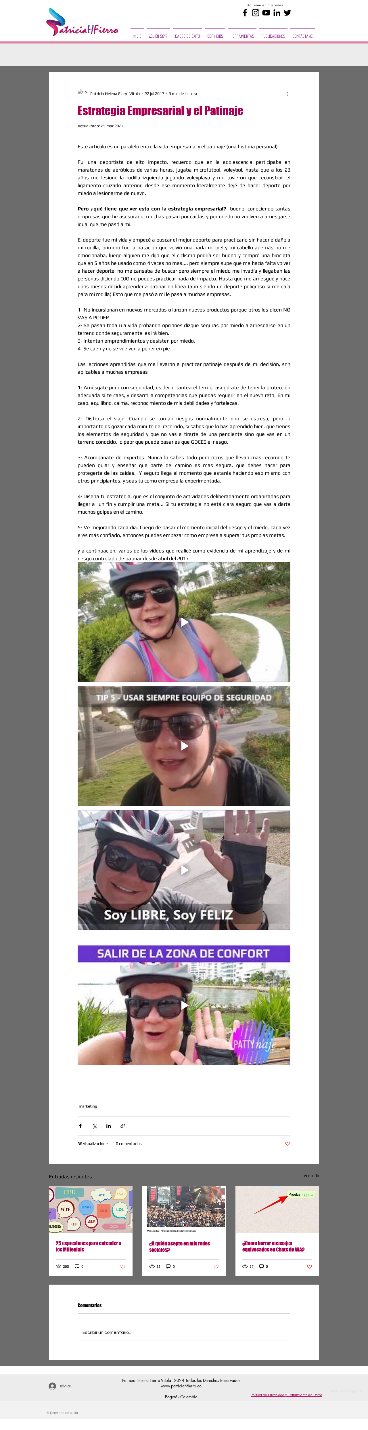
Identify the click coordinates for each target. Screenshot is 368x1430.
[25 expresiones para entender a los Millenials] (91, 1209)
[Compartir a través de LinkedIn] (108, 1126)
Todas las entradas (67, 54)
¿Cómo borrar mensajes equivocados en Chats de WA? (273, 1246)
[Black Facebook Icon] (245, 13)
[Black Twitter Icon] (287, 13)
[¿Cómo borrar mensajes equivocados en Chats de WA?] (277, 1209)
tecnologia (106, 54)
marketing (137, 54)
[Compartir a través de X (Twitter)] (94, 1126)
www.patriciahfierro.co (181, 1386)
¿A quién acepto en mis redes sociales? (179, 1246)
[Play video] (184, 622)
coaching (168, 54)
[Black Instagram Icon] (255, 13)
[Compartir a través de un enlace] (122, 1126)
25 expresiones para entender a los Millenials (88, 1246)
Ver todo (311, 1175)
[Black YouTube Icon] (266, 13)
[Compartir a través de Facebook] (80, 1126)
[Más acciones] (286, 93)
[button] (215, 34)
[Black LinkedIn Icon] (277, 13)
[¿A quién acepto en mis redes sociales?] (184, 1209)
